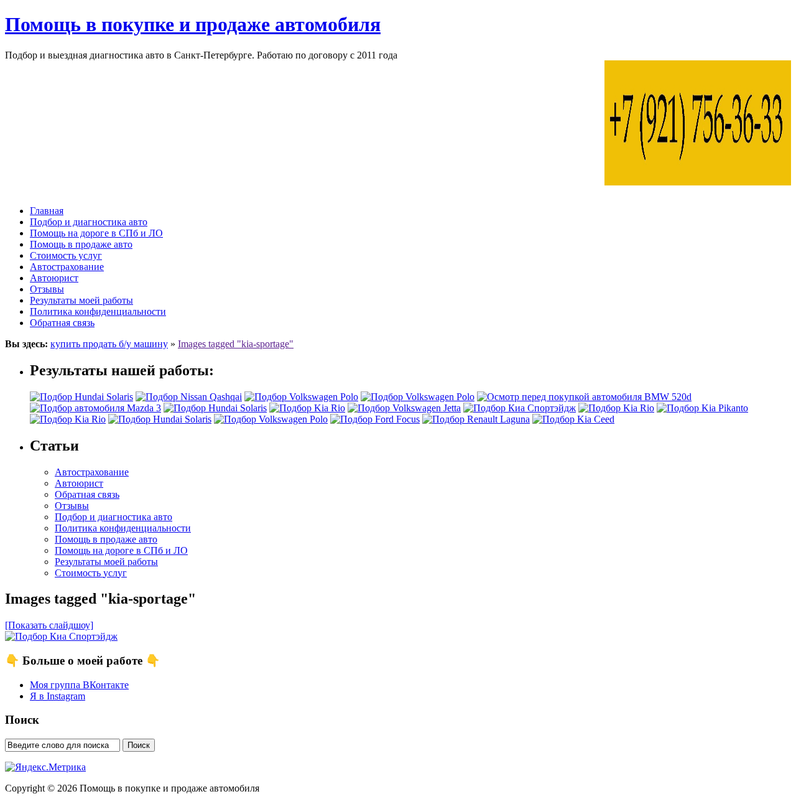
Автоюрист (54, 278)
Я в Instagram (57, 696)
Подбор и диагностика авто (88, 222)
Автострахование (67, 266)
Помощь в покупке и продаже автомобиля (193, 24)
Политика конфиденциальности (98, 311)
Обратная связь (62, 322)
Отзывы (47, 289)
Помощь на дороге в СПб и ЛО (96, 233)
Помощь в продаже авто (81, 244)
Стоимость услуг (66, 255)
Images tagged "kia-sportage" (236, 344)
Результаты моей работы (81, 300)
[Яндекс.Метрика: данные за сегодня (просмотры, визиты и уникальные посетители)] (45, 767)
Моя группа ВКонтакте (79, 685)
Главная (46, 210)
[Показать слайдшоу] (49, 625)
